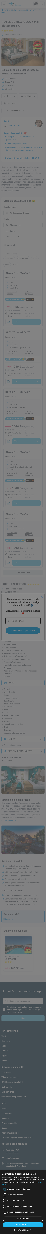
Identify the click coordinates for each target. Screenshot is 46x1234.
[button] (23, 1230)
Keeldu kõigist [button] (23, 1219)
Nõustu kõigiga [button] (23, 1225)
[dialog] (23, 1202)
